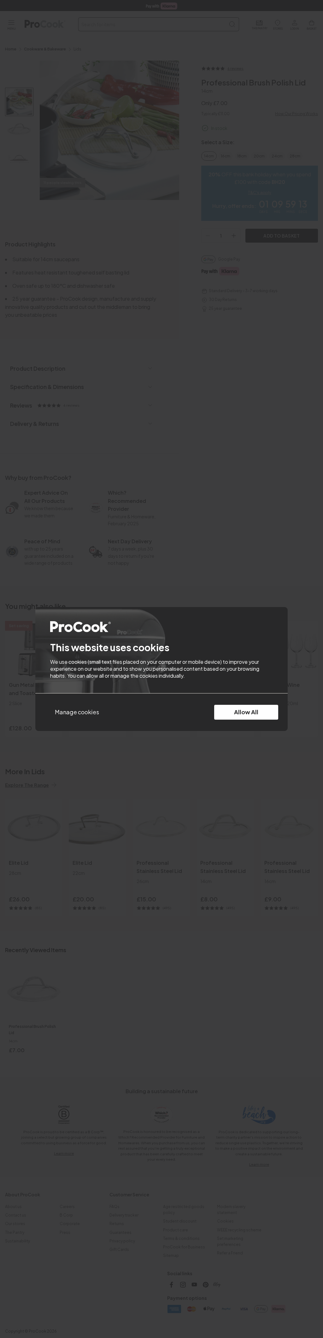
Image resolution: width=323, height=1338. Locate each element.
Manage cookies (77, 712)
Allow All (246, 712)
